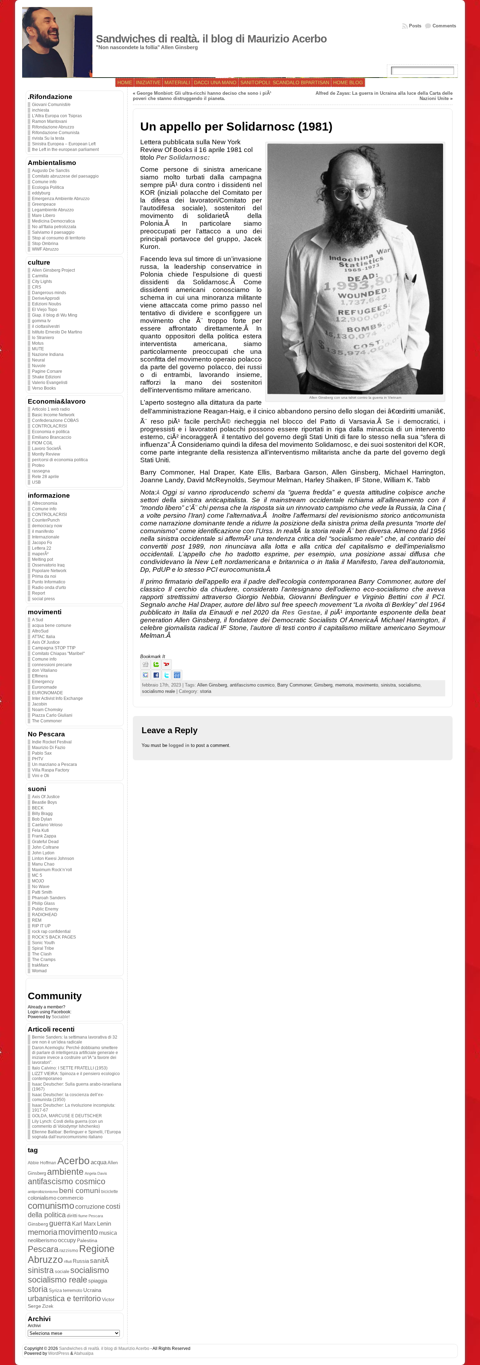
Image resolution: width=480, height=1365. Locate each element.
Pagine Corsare (47, 371)
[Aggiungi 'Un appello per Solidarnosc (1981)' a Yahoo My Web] (166, 668)
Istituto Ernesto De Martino (57, 332)
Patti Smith (42, 892)
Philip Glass (43, 903)
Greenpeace (44, 204)
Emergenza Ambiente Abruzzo (61, 198)
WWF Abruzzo (45, 249)
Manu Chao (43, 864)
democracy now (47, 525)
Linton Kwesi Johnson (53, 858)
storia (38, 1289)
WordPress (58, 1353)
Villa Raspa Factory (50, 770)
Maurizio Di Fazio (48, 747)
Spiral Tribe (43, 948)
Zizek (47, 1306)
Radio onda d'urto (49, 587)
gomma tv (41, 320)
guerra (60, 1223)
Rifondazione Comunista (55, 132)
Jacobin (39, 704)
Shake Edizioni (46, 377)
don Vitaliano (44, 670)
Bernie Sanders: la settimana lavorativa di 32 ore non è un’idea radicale (74, 1040)
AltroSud (40, 631)
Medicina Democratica (53, 221)
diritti (72, 1215)
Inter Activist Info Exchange (57, 698)
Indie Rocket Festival (52, 742)
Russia (81, 1261)
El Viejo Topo (44, 309)
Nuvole (39, 365)
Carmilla (40, 275)
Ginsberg (38, 1224)
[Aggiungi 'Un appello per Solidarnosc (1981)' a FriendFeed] (177, 678)
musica (108, 1233)
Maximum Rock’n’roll (52, 869)
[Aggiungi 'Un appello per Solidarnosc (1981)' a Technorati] (156, 668)
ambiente (65, 1172)
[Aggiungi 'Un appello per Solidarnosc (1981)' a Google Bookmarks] (145, 678)
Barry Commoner (294, 685)
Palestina (87, 1240)
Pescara (43, 1249)
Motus (38, 343)
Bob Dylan (42, 819)
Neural (38, 360)
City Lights (42, 281)
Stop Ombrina (45, 243)
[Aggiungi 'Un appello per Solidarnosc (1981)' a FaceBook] (156, 678)
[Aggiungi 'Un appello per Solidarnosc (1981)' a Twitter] (166, 678)
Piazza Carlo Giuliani (52, 715)
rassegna (41, 471)
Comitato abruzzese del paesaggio (65, 176)
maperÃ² (40, 553)
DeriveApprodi (46, 298)
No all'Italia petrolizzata (54, 226)
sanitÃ (100, 1260)
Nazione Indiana (48, 354)
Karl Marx (84, 1223)
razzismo (68, 1250)
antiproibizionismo (43, 1192)
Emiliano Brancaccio (51, 437)
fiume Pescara (90, 1216)
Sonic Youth (43, 942)
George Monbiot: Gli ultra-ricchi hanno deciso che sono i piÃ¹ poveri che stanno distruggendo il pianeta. (202, 96)
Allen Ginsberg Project (53, 270)
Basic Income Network (53, 414)
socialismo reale (57, 1279)
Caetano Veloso (47, 824)
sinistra (41, 1270)
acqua (98, 1162)
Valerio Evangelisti (49, 382)
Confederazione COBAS (55, 420)
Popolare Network (49, 570)
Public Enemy (45, 909)
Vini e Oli (40, 775)
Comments (444, 25)
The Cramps (44, 959)
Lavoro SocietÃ (47, 448)
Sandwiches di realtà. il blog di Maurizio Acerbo (211, 39)
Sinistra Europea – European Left (64, 143)
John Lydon (43, 852)
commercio (70, 1198)
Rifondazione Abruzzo (53, 127)
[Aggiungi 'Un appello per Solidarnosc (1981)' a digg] (145, 668)
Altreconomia (44, 503)
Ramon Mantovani (49, 121)
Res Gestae (301, 612)
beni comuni (79, 1190)
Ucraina (92, 1290)
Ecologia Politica (48, 187)
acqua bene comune (51, 625)
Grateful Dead (45, 841)
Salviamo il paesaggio (53, 232)
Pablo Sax (42, 753)
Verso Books (44, 388)
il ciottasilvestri (46, 326)
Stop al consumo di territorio (58, 238)
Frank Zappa (44, 836)
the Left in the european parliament (65, 149)
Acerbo (73, 1160)
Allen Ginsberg (212, 685)
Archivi (34, 1325)
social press (43, 598)
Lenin (104, 1223)
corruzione (90, 1206)
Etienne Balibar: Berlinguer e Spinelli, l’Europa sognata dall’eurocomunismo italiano (76, 1134)
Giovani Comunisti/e (51, 104)
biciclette (109, 1191)
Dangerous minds (49, 292)
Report (38, 593)
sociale (62, 1271)
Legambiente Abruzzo (53, 209)
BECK (38, 808)
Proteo (38, 465)
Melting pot (42, 559)
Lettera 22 (41, 548)
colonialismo (42, 1198)
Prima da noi (44, 576)
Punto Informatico (48, 581)
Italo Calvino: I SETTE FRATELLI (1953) (70, 1068)
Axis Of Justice (46, 642)
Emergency (43, 681)
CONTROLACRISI (49, 426)
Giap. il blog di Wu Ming (54, 315)
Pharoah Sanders (49, 897)
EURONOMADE (47, 692)
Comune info (44, 181)
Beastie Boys (44, 802)
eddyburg (41, 193)
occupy (67, 1240)
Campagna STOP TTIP (54, 647)
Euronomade (44, 687)
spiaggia (97, 1281)
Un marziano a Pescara (54, 764)
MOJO (38, 881)
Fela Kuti (40, 830)
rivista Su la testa (48, 138)
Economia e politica (51, 431)
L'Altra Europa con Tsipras (57, 115)
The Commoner (47, 720)
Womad (39, 970)
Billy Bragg (42, 813)
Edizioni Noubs (46, 304)
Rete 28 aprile (45, 476)
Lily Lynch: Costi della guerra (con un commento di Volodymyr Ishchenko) (67, 1124)
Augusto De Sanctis (51, 170)
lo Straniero (43, 337)
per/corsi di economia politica (60, 459)
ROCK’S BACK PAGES (54, 937)
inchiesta (40, 110)
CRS (36, 287)
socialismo (89, 1270)
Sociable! (61, 1016)
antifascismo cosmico (66, 1181)
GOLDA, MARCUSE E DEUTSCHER (67, 1115)
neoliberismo (42, 1240)
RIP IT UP (41, 925)
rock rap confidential (51, 931)
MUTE (38, 348)
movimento (78, 1232)
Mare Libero (43, 215)
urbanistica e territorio (64, 1298)
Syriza (55, 1290)
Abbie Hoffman (42, 1162)
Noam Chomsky (47, 709)
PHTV (37, 758)
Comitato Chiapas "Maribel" (58, 653)
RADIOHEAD (44, 914)
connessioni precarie (52, 664)
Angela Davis (96, 1173)
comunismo (51, 1206)
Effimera (40, 676)
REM (36, 920)
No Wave (41, 886)
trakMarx (40, 965)
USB (36, 482)
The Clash (42, 954)
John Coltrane (45, 847)
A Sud (37, 619)
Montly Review (46, 454)
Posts (415, 25)
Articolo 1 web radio (51, 409)
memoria (42, 1232)
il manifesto (43, 531)
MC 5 (37, 875)
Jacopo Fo (42, 542)
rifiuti (68, 1261)
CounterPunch (46, 520)
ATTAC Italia (43, 636)
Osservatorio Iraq (48, 565)
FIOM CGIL (42, 442)
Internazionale (45, 537)
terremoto (72, 1290)
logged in (179, 745)
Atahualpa (83, 1353)
